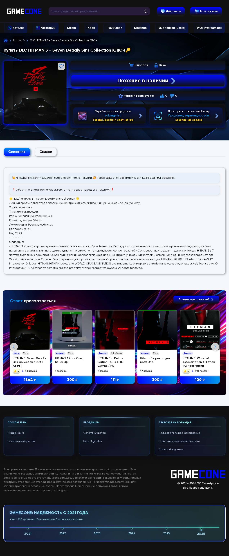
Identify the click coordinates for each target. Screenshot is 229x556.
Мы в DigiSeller (92, 441)
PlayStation (114, 27)
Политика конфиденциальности (179, 441)
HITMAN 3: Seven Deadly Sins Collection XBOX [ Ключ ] (29, 362)
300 (72, 380)
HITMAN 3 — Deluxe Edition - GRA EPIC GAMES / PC (110, 362)
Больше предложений (194, 299)
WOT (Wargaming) (209, 27)
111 (115, 380)
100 (200, 380)
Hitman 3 (19, 40)
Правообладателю (172, 449)
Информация (16, 433)
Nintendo (140, 27)
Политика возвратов (21, 441)
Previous (14, 347)
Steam (71, 27)
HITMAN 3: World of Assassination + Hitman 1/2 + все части (199, 362)
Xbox (91, 27)
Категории (48, 27)
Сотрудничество (94, 433)
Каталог (18, 27)
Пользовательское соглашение (179, 433)
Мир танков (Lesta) (171, 27)
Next (215, 347)
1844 (30, 380)
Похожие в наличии (142, 80)
